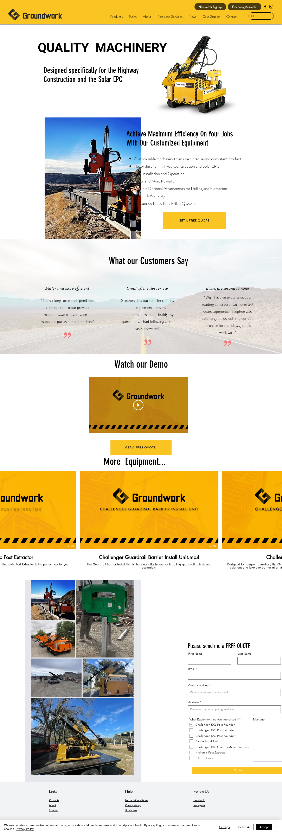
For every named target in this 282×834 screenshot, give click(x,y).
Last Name (245, 653)
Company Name (198, 685)
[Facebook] (265, 6)
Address (193, 702)
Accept (264, 827)
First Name (195, 653)
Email (191, 668)
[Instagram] (271, 6)
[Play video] (138, 405)
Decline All (243, 827)
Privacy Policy (25, 829)
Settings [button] (224, 827)
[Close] (277, 827)
